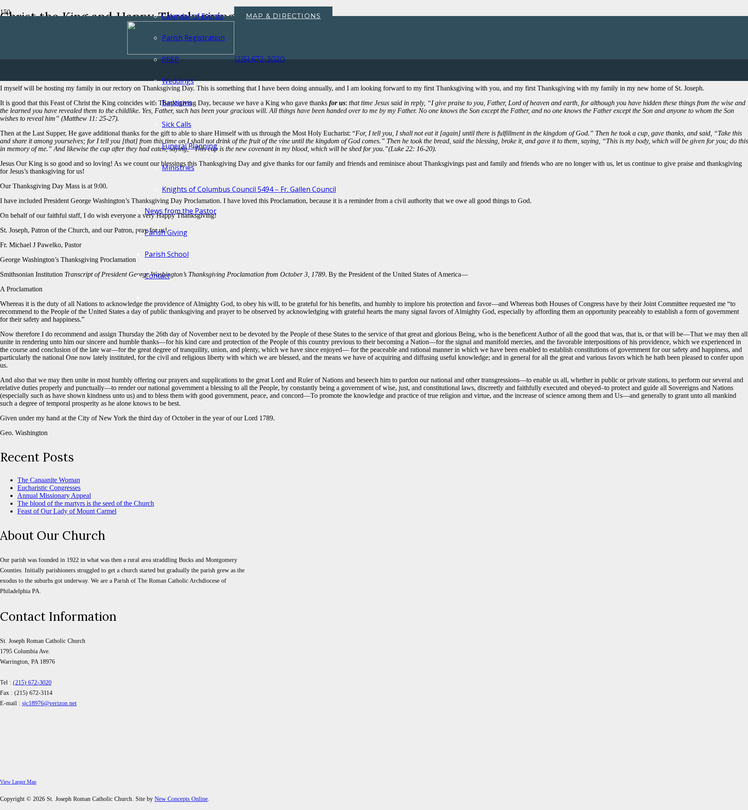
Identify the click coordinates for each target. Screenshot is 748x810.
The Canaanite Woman (48, 480)
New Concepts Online (181, 798)
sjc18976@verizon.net (49, 703)
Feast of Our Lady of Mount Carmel (66, 511)
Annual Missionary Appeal (54, 495)
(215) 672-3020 (32, 682)
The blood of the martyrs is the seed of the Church (85, 503)
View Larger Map (18, 782)
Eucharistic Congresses (49, 487)
